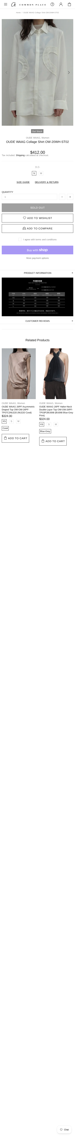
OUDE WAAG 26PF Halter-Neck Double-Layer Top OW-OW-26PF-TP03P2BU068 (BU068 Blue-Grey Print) (56, 411)
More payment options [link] (37, 258)
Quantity (7, 192)
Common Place (28, 4)
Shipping (20, 155)
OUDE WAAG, (33, 137)
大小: (37, 167)
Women (45, 137)
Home (18, 13)
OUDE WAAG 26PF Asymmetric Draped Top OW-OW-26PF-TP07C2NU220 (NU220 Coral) (18, 409)
